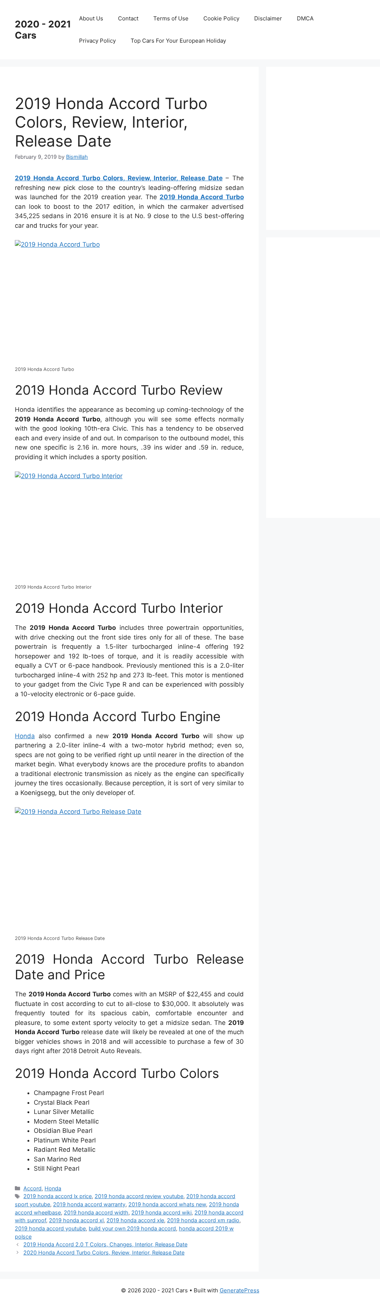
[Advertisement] (330, 147)
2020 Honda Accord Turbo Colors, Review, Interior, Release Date (103, 1252)
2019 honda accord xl (76, 1220)
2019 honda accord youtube (50, 1228)
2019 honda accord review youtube (139, 1196)
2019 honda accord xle (135, 1220)
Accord (32, 1188)
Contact (128, 18)
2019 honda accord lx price (57, 1196)
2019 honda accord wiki (161, 1212)
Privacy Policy (97, 40)
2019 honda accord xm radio (203, 1220)
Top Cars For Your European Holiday (178, 40)
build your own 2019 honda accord (132, 1228)
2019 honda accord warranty (89, 1204)
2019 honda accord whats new (167, 1204)
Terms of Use (171, 18)
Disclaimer (268, 18)
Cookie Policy (221, 18)
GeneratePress (239, 1290)
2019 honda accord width (96, 1212)
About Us (91, 18)
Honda (25, 736)
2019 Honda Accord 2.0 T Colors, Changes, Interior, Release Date (105, 1244)
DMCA (305, 18)
